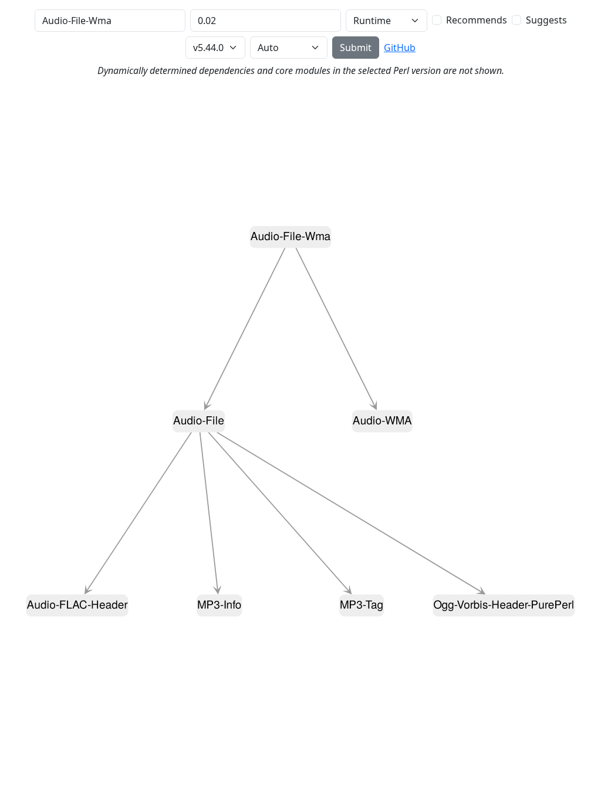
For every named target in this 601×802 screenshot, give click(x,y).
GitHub (400, 47)
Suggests (546, 20)
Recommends (476, 20)
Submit (356, 47)
